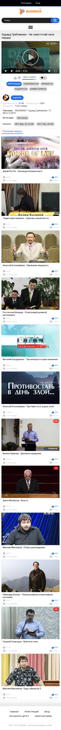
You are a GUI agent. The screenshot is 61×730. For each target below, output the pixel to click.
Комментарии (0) (38, 89)
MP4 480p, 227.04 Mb (24, 124)
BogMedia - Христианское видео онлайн (35, 725)
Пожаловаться (31, 84)
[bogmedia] (6, 97)
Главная (14, 712)
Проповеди (22, 118)
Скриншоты (47, 84)
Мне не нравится (19, 78)
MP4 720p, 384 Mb (45, 124)
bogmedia (17, 98)
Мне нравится (15, 78)
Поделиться (21, 89)
